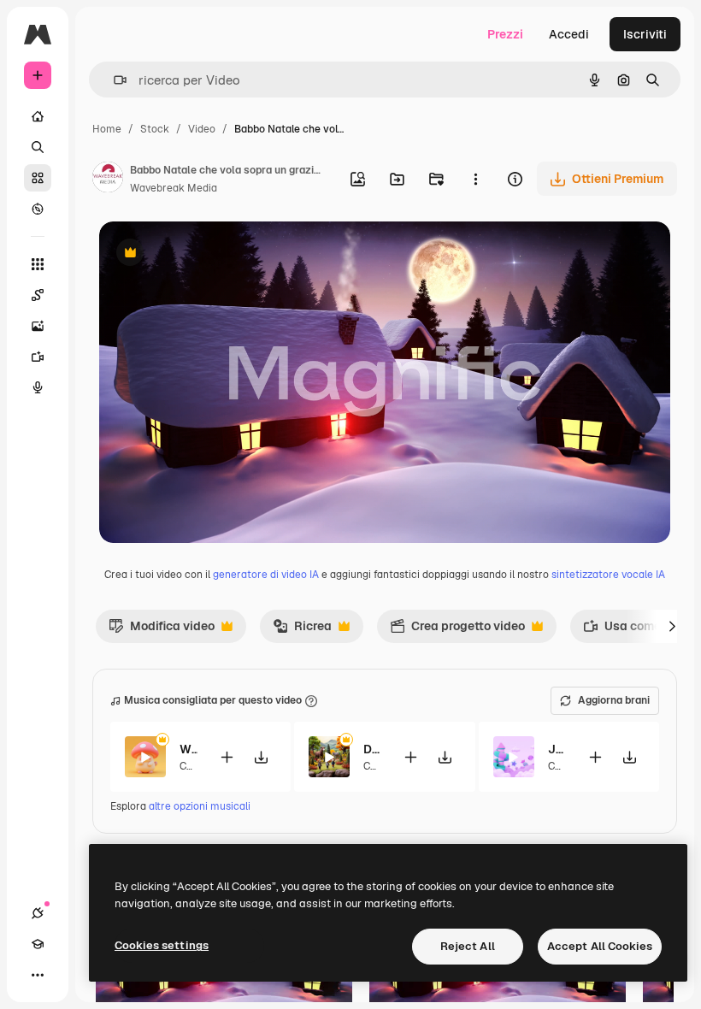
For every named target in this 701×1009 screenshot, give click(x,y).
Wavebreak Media (173, 188)
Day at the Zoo (372, 749)
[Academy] (37, 944)
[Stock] (37, 178)
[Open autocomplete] (113, 80)
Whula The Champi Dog (188, 749)
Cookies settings (162, 945)
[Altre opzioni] (475, 179)
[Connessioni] (37, 913)
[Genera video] (37, 356)
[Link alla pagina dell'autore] (107, 180)
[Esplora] (37, 208)
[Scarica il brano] (260, 757)
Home (106, 129)
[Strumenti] (37, 264)
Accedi (569, 34)
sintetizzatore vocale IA (608, 574)
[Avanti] (672, 626)
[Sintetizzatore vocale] (37, 387)
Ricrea (302, 630)
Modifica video (162, 630)
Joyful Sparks (557, 749)
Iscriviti (645, 34)
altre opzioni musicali (199, 806)
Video (201, 129)
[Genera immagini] (37, 325)
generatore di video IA (266, 574)
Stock (154, 129)
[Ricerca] (37, 147)
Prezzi (505, 34)
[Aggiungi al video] (226, 757)
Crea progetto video (457, 630)
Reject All (467, 946)
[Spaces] (37, 295)
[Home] (37, 116)
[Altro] (37, 974)
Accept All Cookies (599, 946)
